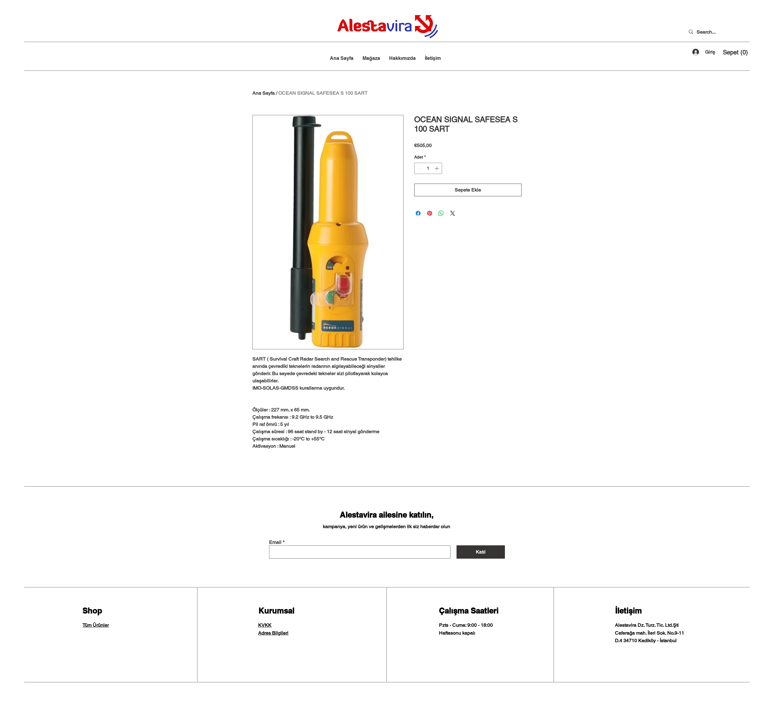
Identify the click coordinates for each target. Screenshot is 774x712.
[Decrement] (419, 168)
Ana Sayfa (263, 93)
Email (275, 542)
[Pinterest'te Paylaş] (429, 213)
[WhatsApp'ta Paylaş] (441, 213)
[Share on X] (452, 213)
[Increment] (437, 168)
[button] (735, 52)
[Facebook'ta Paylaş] (418, 213)
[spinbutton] (428, 168)
